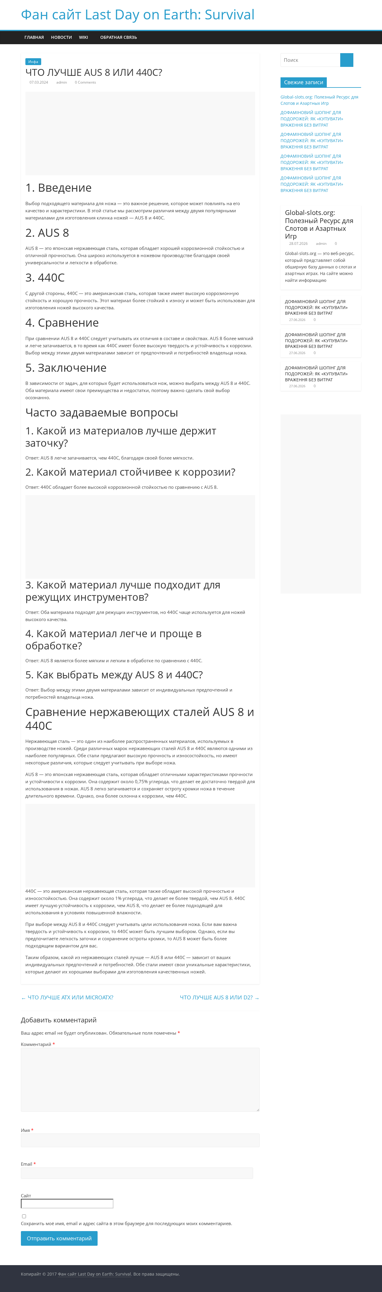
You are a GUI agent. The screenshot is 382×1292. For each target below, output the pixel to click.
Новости (61, 37)
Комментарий (38, 1044)
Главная (34, 37)
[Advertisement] (140, 133)
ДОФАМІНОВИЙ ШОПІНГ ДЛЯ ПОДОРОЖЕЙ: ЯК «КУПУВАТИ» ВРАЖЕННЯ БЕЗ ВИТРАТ (312, 119)
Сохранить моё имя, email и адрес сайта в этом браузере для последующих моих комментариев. (126, 1223)
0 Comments (85, 82)
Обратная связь (118, 37)
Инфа (33, 61)
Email (28, 1164)
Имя (27, 1130)
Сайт (26, 1196)
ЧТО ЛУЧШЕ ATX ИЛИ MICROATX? (67, 997)
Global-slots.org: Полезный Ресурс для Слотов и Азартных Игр (319, 224)
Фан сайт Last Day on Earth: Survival (138, 14)
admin (61, 82)
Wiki (83, 37)
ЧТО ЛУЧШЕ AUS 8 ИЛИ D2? (220, 997)
